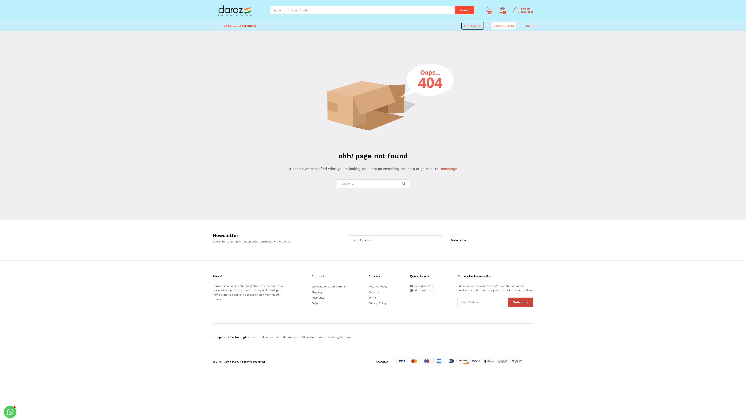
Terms (372, 297)
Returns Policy (378, 286)
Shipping (316, 292)
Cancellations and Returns (328, 286)
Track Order (473, 26)
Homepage (448, 169)
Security (374, 292)
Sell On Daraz (503, 26)
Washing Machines (340, 337)
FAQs (314, 303)
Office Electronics (312, 337)
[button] (10, 412)
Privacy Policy (377, 303)
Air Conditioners (263, 337)
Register (527, 11)
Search (464, 10)
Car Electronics (287, 337)
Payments (317, 297)
